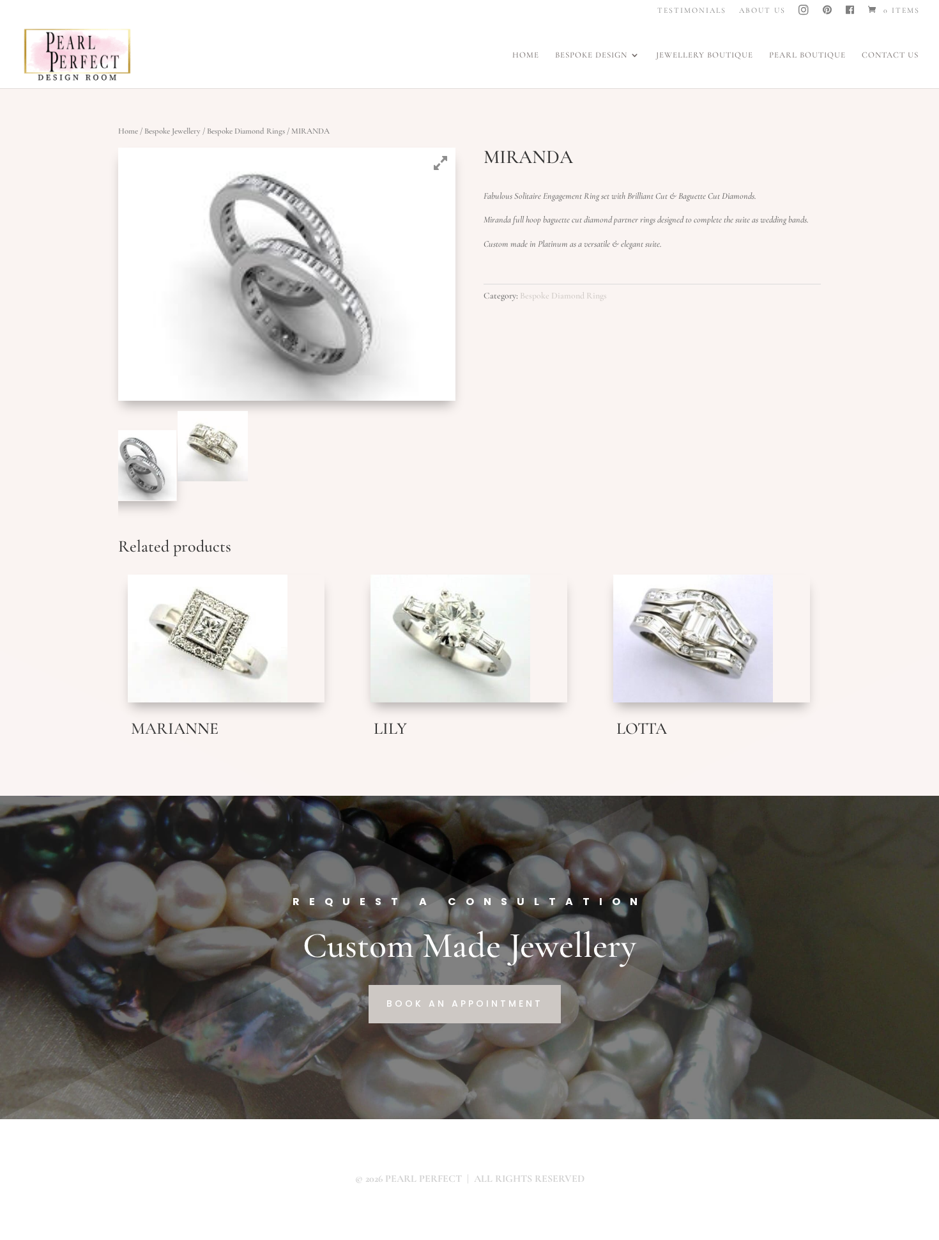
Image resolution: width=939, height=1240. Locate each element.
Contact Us (890, 55)
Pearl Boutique (807, 55)
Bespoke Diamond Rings (246, 131)
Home (525, 55)
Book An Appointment (464, 1003)
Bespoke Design (591, 55)
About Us (762, 10)
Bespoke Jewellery (172, 131)
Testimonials (691, 10)
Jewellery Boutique (704, 55)
